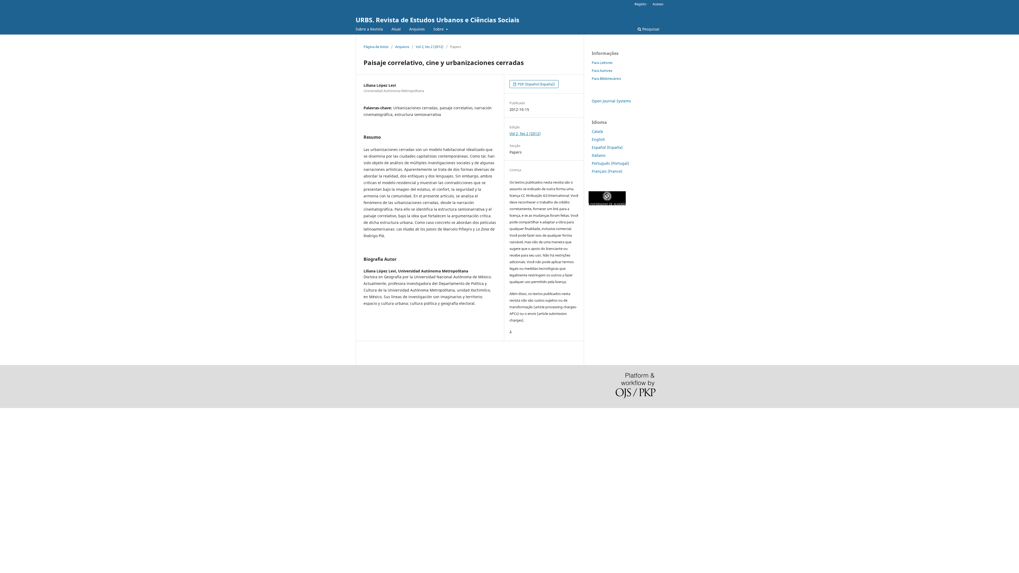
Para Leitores (602, 62)
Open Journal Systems (611, 100)
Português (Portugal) (610, 163)
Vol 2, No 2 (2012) (429, 46)
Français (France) (607, 171)
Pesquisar (650, 29)
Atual (396, 29)
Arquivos (417, 29)
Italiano (598, 155)
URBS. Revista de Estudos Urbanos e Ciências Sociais (437, 19)
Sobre (439, 29)
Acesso (658, 4)
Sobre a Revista (369, 29)
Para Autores (602, 70)
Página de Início (376, 46)
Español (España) (607, 147)
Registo (640, 4)
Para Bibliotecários (606, 78)
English (598, 139)
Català (597, 131)
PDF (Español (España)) (536, 84)
